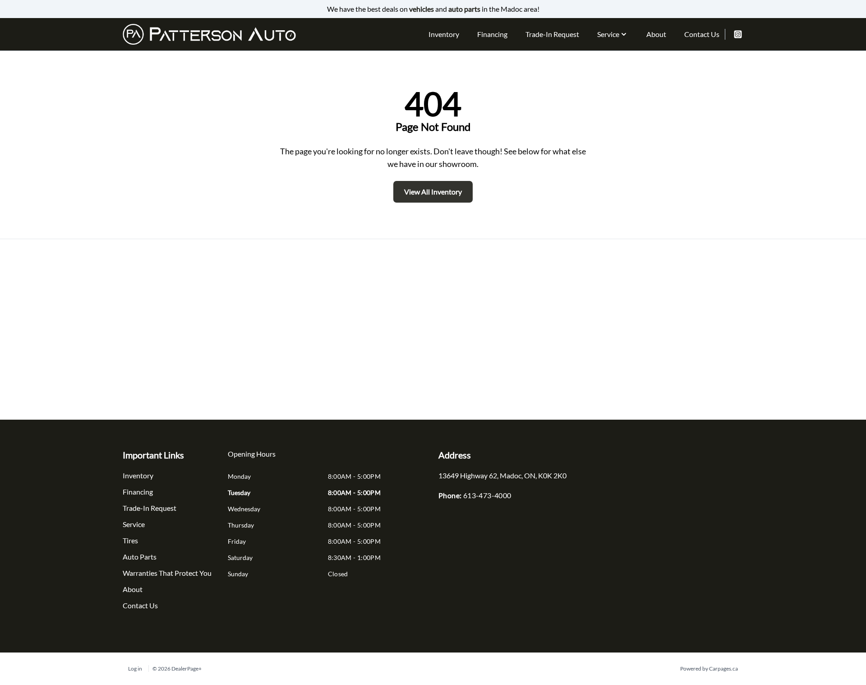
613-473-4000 (487, 495)
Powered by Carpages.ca (709, 668)
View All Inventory (433, 191)
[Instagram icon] (737, 34)
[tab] (252, 458)
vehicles (421, 9)
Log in (135, 668)
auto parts (464, 9)
